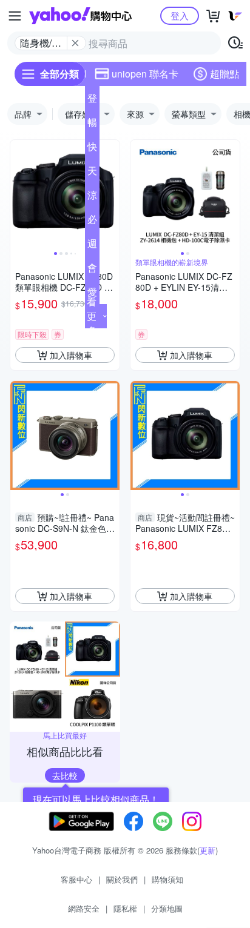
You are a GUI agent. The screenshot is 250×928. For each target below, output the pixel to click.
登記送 (92, 100)
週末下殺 (92, 246)
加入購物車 (71, 355)
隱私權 (125, 908)
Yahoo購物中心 (80, 15)
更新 (207, 850)
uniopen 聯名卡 (145, 74)
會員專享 (92, 270)
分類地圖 (167, 908)
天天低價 (92, 173)
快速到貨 (92, 149)
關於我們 (122, 879)
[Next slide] (112, 194)
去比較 (65, 775)
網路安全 (84, 908)
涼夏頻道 (92, 197)
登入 (180, 15)
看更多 (91, 315)
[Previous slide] (18, 194)
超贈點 (224, 74)
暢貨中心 (92, 124)
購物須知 (167, 879)
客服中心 (76, 879)
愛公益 (92, 294)
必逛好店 (92, 221)
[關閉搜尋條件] (75, 43)
